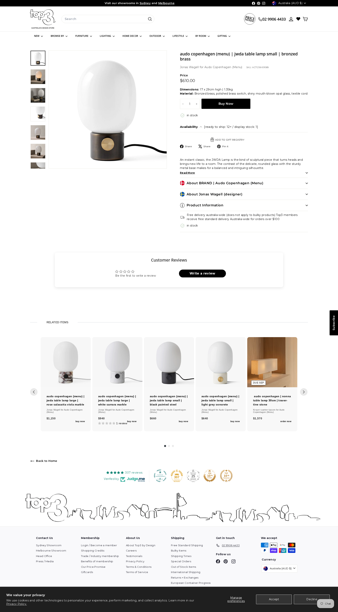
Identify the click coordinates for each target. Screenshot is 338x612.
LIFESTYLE (179, 36)
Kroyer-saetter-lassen (264, 410)
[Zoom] (108, 109)
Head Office (44, 556)
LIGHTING (106, 36)
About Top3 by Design (140, 545)
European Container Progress (190, 582)
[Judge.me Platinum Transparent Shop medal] (160, 475)
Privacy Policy (135, 561)
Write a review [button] (202, 273)
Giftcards (87, 572)
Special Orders (181, 561)
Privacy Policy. (16, 604)
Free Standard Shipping (187, 545)
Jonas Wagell (190, 67)
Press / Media (45, 561)
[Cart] (305, 19)
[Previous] (34, 392)
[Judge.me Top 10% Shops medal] (209, 475)
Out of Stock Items (183, 566)
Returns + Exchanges (185, 577)
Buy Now (226, 104)
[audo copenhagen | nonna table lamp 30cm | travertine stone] (272, 362)
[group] (66, 384)
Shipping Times (181, 556)
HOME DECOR (130, 36)
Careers (131, 550)
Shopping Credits (92, 550)
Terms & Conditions (138, 566)
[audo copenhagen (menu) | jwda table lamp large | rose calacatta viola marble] (66, 362)
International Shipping (185, 572)
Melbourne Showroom (51, 550)
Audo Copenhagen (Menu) (223, 67)
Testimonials (134, 556)
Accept (274, 599)
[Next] (303, 392)
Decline (311, 599)
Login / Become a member (99, 545)
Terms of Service (137, 572)
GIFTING (222, 36)
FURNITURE (82, 36)
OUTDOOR (155, 36)
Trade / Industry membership (100, 556)
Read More (187, 172)
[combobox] (107, 19)
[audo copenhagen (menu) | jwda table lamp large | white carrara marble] (117, 362)
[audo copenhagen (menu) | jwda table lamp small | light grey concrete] (221, 362)
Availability (219, 127)
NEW (37, 36)
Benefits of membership (97, 561)
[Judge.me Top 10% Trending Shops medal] (226, 475)
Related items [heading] (57, 322)
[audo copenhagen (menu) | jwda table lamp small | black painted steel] (169, 362)
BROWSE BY (58, 36)
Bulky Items (178, 550)
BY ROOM (201, 36)
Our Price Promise (93, 566)
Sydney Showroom (48, 545)
